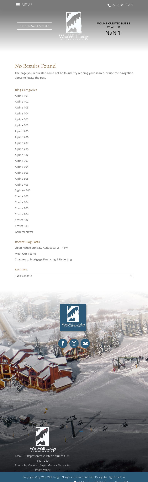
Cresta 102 (22, 196)
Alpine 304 (22, 166)
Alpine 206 (22, 137)
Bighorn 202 (22, 190)
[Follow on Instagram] (74, 343)
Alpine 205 (22, 131)
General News (24, 232)
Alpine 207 (22, 143)
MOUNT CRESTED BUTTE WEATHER (113, 29)
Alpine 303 (22, 161)
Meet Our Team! (25, 253)
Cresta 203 (22, 208)
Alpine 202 (22, 119)
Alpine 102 (22, 101)
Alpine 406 (22, 184)
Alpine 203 (22, 125)
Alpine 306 (22, 172)
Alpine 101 (22, 96)
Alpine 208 (22, 149)
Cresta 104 (22, 202)
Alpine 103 (22, 107)
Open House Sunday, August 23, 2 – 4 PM (41, 247)
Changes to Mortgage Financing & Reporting (43, 259)
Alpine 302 (22, 155)
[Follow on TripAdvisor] (85, 343)
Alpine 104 (22, 113)
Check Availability (34, 26)
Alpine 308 (22, 178)
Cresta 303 (22, 226)
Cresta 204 (22, 214)
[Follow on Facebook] (62, 343)
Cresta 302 (22, 220)
